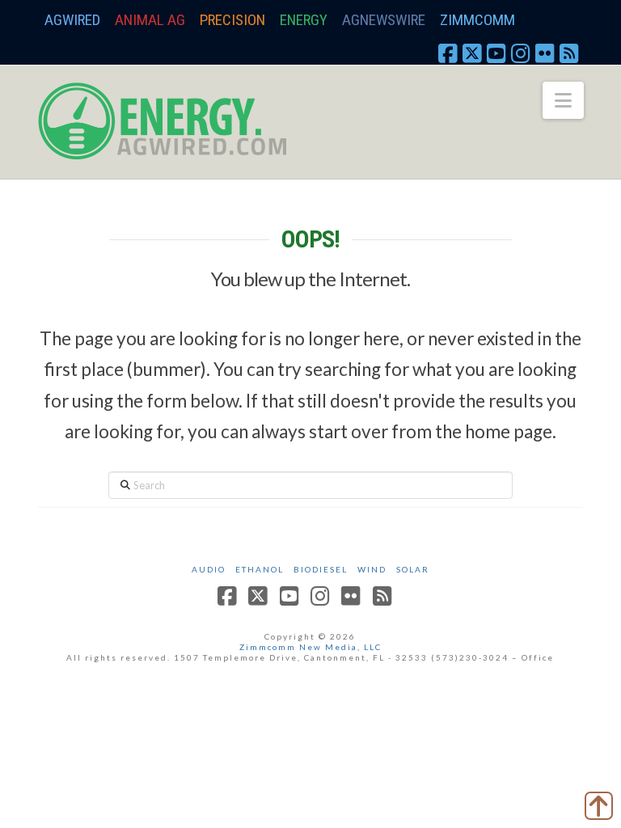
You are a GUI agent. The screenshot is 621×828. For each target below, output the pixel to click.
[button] (563, 100)
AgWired (72, 20)
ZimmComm (477, 20)
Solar (412, 569)
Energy (303, 20)
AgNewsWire (383, 20)
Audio (209, 569)
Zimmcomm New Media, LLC (310, 647)
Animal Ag (150, 20)
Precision (232, 20)
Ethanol (259, 569)
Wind (372, 569)
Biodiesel (321, 569)
